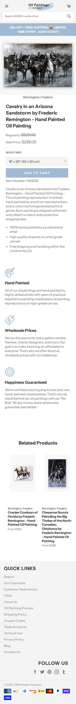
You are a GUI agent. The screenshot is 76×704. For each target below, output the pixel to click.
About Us (10, 602)
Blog (7, 646)
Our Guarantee (14, 583)
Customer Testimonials (20, 589)
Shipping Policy (15, 614)
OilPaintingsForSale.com (28, 684)
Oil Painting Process (18, 608)
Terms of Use (13, 633)
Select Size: (13, 152)
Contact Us (12, 652)
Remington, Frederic (38, 97)
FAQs (8, 595)
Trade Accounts (15, 627)
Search (9, 577)
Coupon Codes (14, 621)
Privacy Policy (14, 639)
